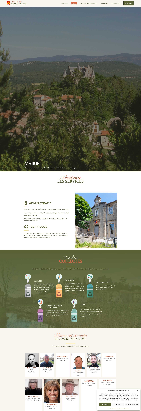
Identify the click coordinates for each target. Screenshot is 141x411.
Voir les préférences (132, 404)
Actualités (116, 3)
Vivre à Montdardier (88, 3)
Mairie (74, 3)
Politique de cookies (111, 408)
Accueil (65, 3)
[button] (138, 390)
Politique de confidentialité (123, 408)
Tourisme (104, 3)
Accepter (105, 404)
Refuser (118, 404)
